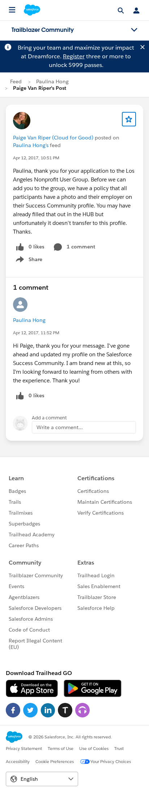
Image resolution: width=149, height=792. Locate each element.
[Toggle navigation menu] (134, 30)
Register (74, 56)
